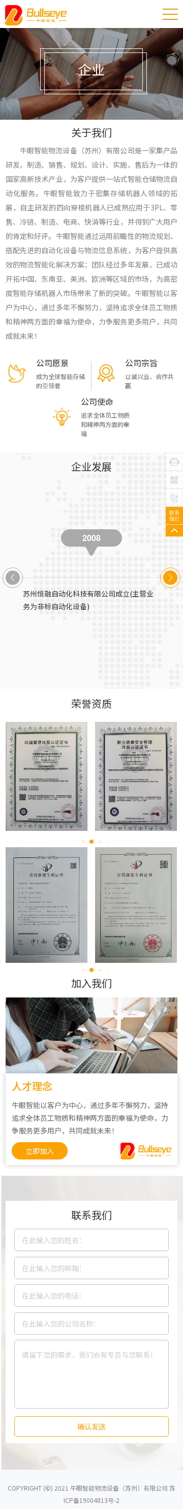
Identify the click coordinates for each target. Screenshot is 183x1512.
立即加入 (39, 1151)
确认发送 (91, 1426)
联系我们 (174, 515)
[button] (170, 578)
